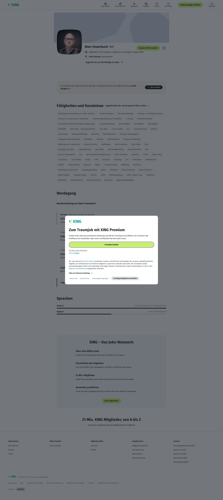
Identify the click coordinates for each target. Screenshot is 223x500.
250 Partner (89, 261)
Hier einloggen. (74, 253)
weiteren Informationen (77, 269)
